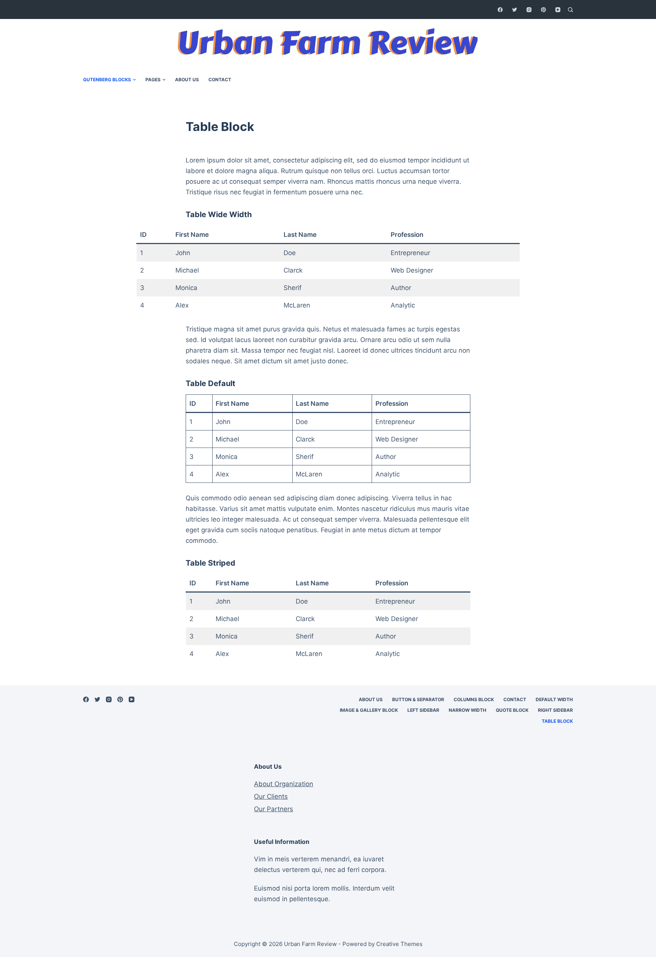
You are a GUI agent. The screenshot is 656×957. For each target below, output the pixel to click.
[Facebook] (500, 9)
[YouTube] (557, 9)
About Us (187, 79)
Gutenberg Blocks (107, 79)
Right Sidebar (555, 710)
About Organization (283, 784)
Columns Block (474, 699)
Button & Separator (418, 699)
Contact (219, 79)
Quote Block (512, 710)
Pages (153, 79)
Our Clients (271, 796)
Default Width (554, 699)
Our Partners (273, 809)
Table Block (557, 721)
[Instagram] (529, 9)
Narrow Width (467, 710)
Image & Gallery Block (369, 710)
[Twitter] (514, 9)
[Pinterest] (543, 9)
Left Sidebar (423, 710)
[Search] (570, 9)
